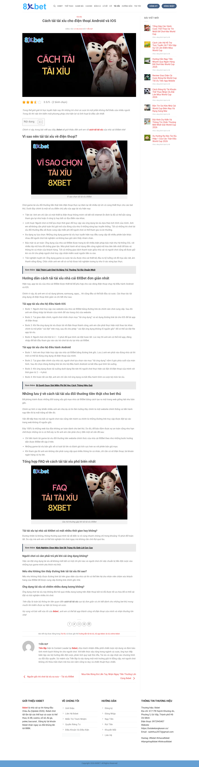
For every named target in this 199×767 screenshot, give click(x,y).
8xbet (60, 6)
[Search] (54, 6)
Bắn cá (97, 6)
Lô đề (105, 6)
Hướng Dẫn (127, 6)
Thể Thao (69, 6)
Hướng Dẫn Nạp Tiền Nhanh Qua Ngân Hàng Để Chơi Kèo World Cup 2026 (163, 63)
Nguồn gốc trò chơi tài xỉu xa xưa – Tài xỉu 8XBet (50, 676)
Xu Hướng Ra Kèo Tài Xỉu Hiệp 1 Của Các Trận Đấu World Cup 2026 (164, 138)
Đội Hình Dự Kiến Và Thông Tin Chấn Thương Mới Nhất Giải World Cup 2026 (164, 123)
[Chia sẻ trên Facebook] (69, 624)
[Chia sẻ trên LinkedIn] (89, 624)
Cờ (110, 6)
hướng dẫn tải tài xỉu (86, 634)
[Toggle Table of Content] (39, 122)
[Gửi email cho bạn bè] (79, 624)
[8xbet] (35, 6)
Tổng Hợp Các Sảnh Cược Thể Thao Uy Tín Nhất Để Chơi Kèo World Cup (163, 30)
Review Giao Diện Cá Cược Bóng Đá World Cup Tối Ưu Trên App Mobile (164, 78)
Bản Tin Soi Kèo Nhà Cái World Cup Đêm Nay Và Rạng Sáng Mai (164, 108)
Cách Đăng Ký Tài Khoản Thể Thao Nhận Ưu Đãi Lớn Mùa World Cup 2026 (164, 93)
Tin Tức (137, 6)
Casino (89, 6)
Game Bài (79, 6)
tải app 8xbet (100, 634)
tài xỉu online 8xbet (113, 634)
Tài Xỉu (117, 6)
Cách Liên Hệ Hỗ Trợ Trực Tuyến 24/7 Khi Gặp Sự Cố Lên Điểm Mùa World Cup (164, 46)
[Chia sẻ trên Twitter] (74, 624)
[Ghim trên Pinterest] (84, 624)
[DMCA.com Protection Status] (71, 734)
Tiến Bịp (89, 29)
